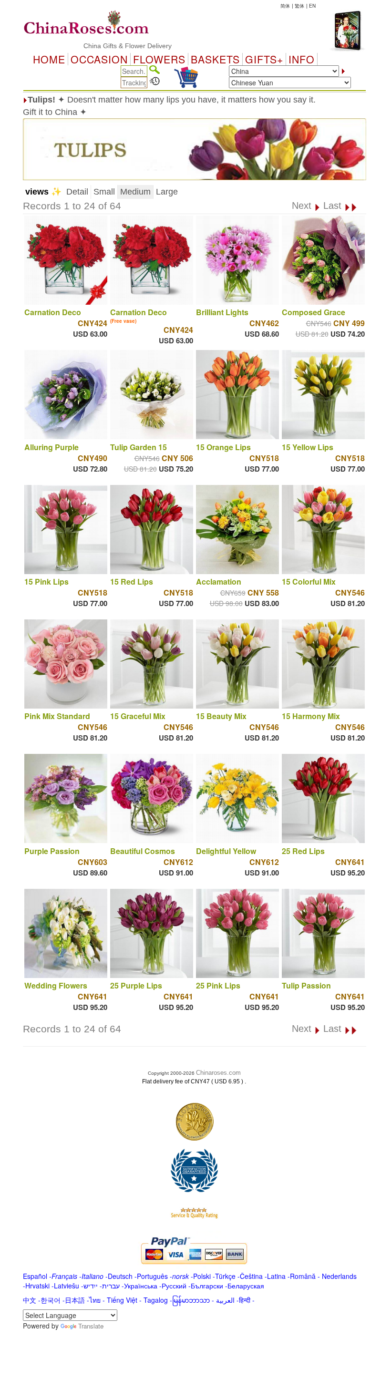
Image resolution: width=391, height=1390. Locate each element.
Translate (90, 1325)
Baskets (215, 59)
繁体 (299, 5)
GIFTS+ (264, 59)
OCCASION (99, 59)
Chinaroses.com (218, 1072)
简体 (285, 5)
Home (49, 59)
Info (301, 59)
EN (312, 5)
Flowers (159, 59)
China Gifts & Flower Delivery (104, 46)
